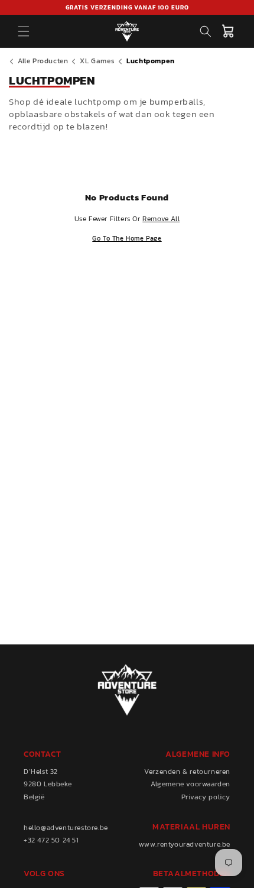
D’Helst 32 (41, 771)
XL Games (97, 61)
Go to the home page (126, 238)
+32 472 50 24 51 (51, 840)
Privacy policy (205, 797)
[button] (24, 31)
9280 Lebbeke (47, 784)
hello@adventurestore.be (66, 827)
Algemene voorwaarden (190, 784)
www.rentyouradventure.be (184, 844)
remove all (161, 218)
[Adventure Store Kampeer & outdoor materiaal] (127, 31)
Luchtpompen (150, 61)
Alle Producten (43, 61)
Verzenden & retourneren (187, 771)
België (34, 797)
